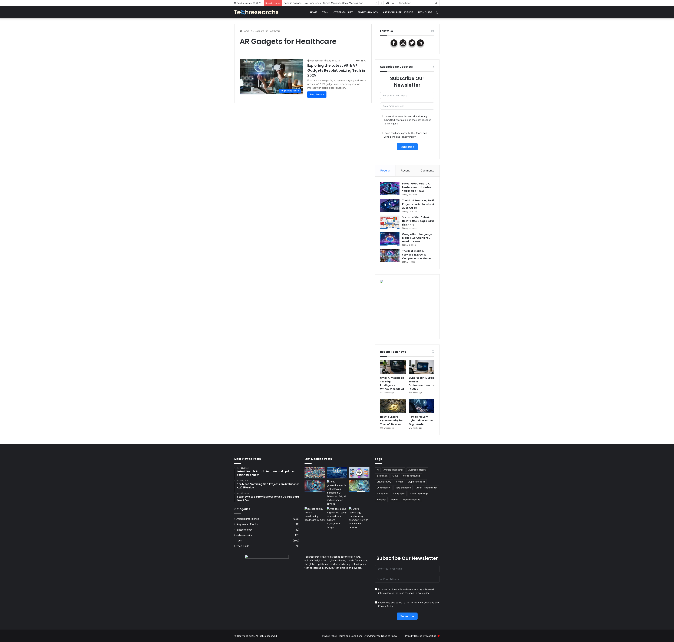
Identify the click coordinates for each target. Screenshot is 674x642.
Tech (325, 12)
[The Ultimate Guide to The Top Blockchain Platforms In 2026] (359, 473)
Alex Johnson (316, 60)
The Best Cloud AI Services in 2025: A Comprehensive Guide (416, 254)
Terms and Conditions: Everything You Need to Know (368, 635)
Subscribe (407, 146)
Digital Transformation (426, 487)
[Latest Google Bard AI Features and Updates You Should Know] (389, 188)
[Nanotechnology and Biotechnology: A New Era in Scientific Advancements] (359, 485)
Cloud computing (411, 475)
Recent (405, 170)
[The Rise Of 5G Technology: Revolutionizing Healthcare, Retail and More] (337, 472)
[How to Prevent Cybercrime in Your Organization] (421, 406)
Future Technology (418, 493)
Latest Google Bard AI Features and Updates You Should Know (416, 187)
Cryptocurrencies (416, 481)
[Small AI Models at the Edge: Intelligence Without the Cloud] (393, 367)
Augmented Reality (247, 524)
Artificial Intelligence (394, 469)
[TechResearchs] (256, 12)
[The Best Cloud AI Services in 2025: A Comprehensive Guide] (389, 255)
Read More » (317, 94)
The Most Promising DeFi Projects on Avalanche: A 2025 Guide (418, 204)
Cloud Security (384, 481)
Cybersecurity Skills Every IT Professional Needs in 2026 (421, 383)
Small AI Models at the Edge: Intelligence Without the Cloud (316, 3)
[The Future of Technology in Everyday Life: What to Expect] (359, 518)
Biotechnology (368, 12)
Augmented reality (417, 469)
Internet (394, 499)
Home (313, 12)
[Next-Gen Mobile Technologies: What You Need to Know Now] (337, 493)
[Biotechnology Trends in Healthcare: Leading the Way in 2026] (315, 514)
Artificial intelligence (398, 12)
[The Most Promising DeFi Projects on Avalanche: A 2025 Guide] (389, 205)
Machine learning (411, 499)
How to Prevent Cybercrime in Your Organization (421, 420)
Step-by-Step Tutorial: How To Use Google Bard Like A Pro (418, 221)
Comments (427, 170)
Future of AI (382, 493)
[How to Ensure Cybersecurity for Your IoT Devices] (393, 406)
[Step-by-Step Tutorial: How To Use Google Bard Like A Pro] (389, 222)
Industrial (381, 499)
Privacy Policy (408, 136)
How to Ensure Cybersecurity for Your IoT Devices (391, 420)
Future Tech (399, 493)
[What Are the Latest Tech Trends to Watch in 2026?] (315, 473)
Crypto (399, 481)
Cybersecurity (384, 487)
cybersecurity (343, 12)
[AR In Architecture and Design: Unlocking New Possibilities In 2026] (337, 518)
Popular (385, 170)
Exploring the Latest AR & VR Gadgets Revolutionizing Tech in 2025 (336, 70)
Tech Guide (425, 12)
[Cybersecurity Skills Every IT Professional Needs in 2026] (421, 367)
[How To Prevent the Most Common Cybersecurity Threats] (315, 486)
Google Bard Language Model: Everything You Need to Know (417, 237)
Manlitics (431, 635)
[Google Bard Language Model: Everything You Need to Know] (389, 239)
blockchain (382, 475)
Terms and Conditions (422, 602)
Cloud (395, 475)
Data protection (403, 487)
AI (378, 469)
